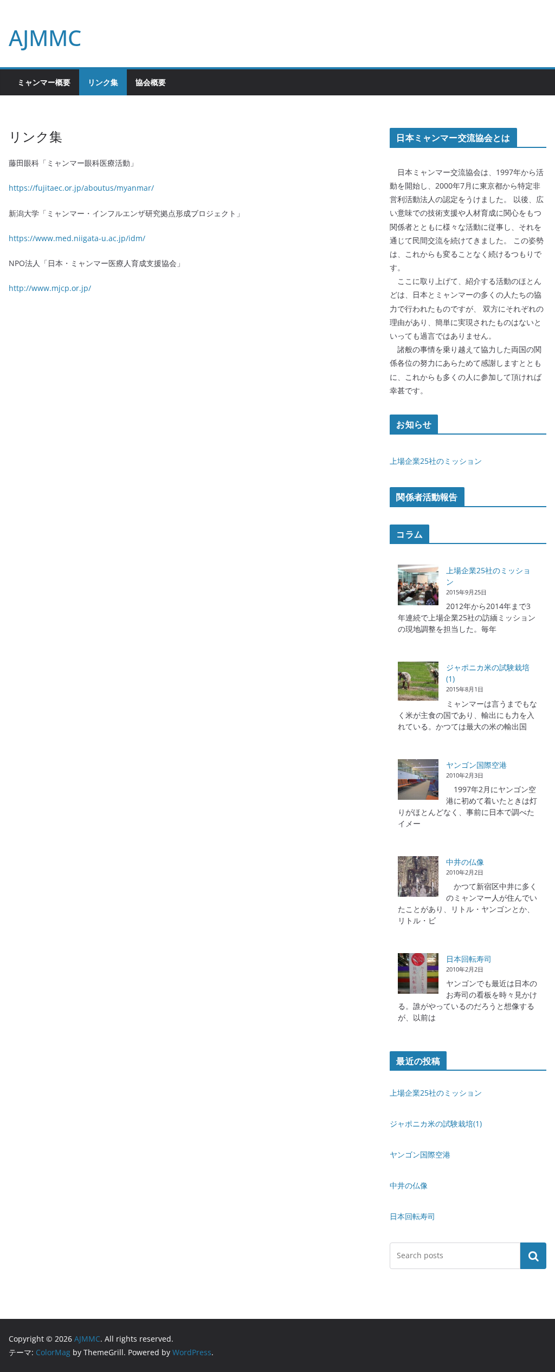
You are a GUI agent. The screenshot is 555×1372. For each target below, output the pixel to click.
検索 (533, 1255)
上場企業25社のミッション (436, 461)
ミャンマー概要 (43, 82)
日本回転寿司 (469, 959)
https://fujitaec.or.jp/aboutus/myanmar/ (81, 188)
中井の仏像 (465, 862)
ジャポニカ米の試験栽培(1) (436, 1123)
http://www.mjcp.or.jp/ (50, 288)
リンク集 (103, 82)
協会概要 (150, 82)
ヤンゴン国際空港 (476, 765)
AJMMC (45, 38)
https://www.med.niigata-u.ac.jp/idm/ (77, 238)
